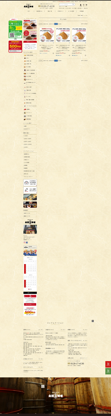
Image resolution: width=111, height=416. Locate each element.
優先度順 (59, 60)
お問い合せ (86, 8)
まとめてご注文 (68, 8)
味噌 (66, 6)
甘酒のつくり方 (27, 213)
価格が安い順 (46, 60)
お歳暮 (25, 126)
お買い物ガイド (80, 8)
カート (86, 6)
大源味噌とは (39, 11)
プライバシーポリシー (28, 176)
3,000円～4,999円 (27, 141)
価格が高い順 (51, 60)
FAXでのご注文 (61, 8)
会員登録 (81, 6)
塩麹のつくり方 (27, 216)
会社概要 (82, 11)
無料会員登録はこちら (30, 304)
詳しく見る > (41, 329)
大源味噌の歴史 (27, 156)
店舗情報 (25, 168)
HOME (79, 15)
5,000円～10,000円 (28, 144)
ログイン (84, 6)
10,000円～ (26, 147)
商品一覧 (50, 11)
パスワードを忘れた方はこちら (30, 298)
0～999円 (26, 135)
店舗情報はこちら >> (27, 239)
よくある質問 (71, 11)
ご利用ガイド (60, 11)
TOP (29, 11)
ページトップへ (93, 321)
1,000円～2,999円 (27, 138)
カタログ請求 (74, 8)
